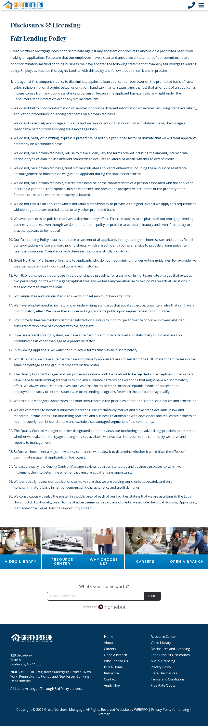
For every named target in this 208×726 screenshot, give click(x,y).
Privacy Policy (161, 667)
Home (108, 636)
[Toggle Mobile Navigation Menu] (201, 5)
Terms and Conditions (167, 679)
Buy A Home (113, 667)
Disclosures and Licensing (170, 649)
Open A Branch (115, 655)
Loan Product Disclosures (170, 655)
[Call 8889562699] (191, 5)
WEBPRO (141, 709)
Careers (110, 649)
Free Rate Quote (163, 685)
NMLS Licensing (163, 661)
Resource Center (163, 636)
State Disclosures (164, 673)
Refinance (111, 673)
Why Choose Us (116, 661)
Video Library (161, 642)
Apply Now (112, 685)
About (108, 642)
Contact (110, 679)
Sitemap (104, 714)
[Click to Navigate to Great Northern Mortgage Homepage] (23, 5)
